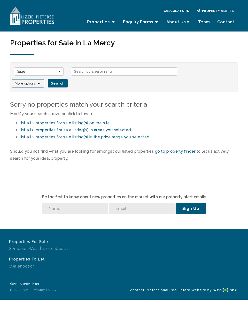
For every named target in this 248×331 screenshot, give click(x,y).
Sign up (190, 208)
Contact (225, 21)
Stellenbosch (55, 248)
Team (204, 21)
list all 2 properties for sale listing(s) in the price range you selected (84, 137)
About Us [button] (176, 21)
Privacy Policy (44, 290)
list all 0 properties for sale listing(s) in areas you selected (75, 130)
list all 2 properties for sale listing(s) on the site (65, 123)
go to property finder (175, 151)
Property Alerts (217, 11)
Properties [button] (99, 21)
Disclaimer (19, 290)
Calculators (176, 11)
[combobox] (39, 71)
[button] (28, 83)
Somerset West (24, 248)
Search (58, 83)
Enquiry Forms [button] (138, 21)
